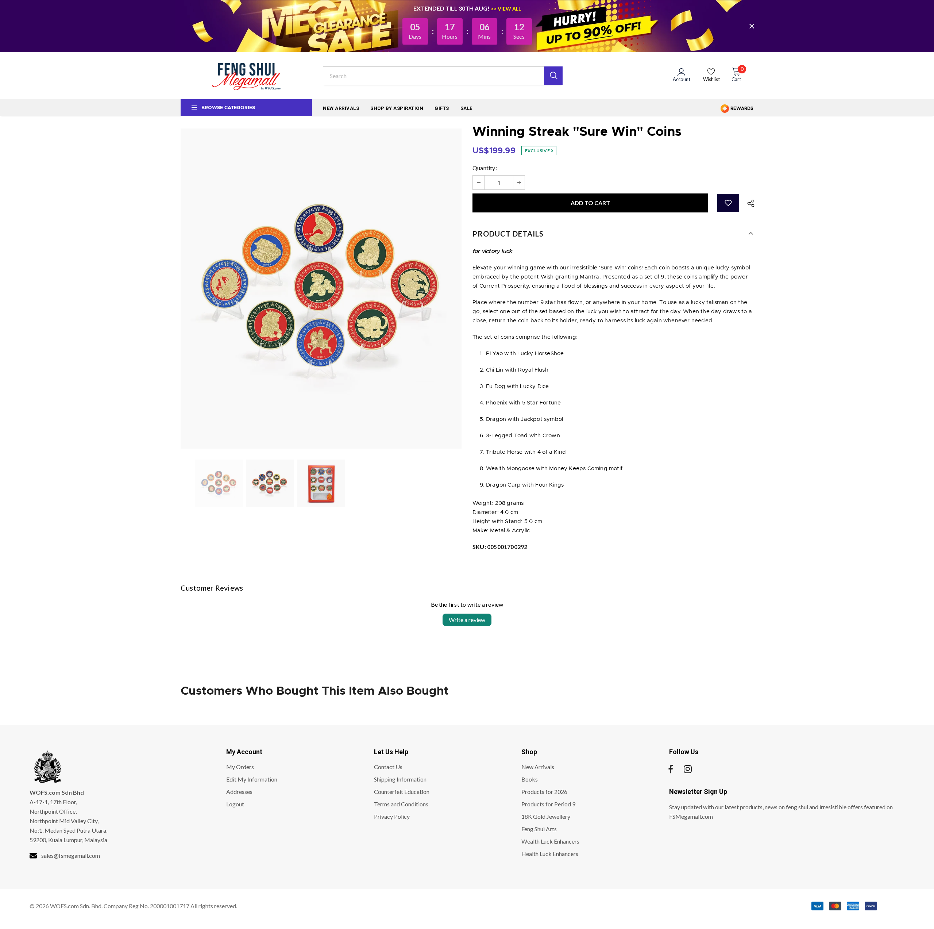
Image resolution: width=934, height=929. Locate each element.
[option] (321, 288)
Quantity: (484, 167)
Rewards (741, 108)
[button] (728, 203)
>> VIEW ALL (506, 8)
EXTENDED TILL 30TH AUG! (452, 8)
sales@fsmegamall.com (70, 855)
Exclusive (538, 150)
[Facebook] (670, 769)
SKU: (499, 546)
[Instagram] (687, 769)
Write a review (467, 619)
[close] (751, 26)
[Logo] (246, 75)
